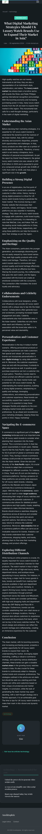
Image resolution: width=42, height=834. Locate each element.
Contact (16, 822)
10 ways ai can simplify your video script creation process (20, 788)
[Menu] (38, 1)
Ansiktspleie (8, 814)
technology (13, 11)
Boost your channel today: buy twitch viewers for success (18, 795)
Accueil (5, 11)
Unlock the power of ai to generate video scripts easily (20, 781)
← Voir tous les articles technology (15, 752)
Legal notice (6, 822)
